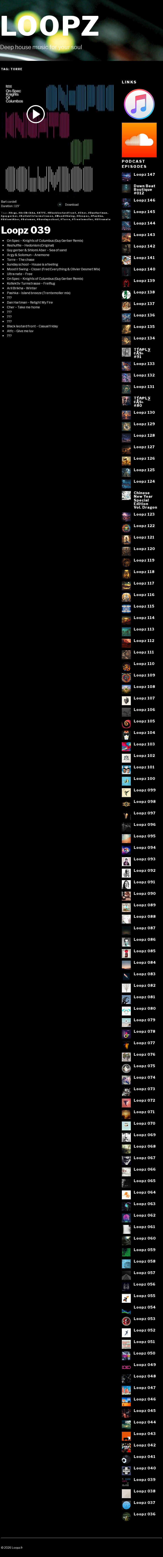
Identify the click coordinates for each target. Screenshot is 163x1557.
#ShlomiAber (10, 219)
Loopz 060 (145, 1238)
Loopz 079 (144, 1020)
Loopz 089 (145, 905)
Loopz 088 (145, 916)
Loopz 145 (144, 211)
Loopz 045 (145, 1410)
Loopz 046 (145, 1399)
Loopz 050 (144, 1353)
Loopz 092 (145, 870)
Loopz (50, 26)
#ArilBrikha (27, 213)
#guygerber (9, 216)
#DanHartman (98, 213)
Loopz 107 (144, 698)
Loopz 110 (144, 663)
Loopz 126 (144, 458)
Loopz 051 (144, 1341)
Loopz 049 (145, 1364)
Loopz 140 (144, 269)
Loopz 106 (144, 709)
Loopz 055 (144, 1295)
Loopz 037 (144, 1502)
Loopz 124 (144, 481)
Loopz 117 (144, 583)
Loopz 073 (144, 1089)
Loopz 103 (144, 744)
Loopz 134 (144, 338)
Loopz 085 (145, 951)
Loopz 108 (144, 686)
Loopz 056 (144, 1284)
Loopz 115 (144, 606)
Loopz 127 (144, 447)
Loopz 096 (145, 824)
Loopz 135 (144, 326)
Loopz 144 (145, 223)
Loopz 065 (145, 1181)
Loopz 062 (145, 1215)
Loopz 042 (145, 1445)
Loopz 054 (145, 1307)
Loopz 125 (144, 470)
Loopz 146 (144, 200)
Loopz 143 (144, 234)
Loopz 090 (145, 893)
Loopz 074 (145, 1077)
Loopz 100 (144, 778)
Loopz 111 (144, 652)
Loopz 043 (145, 1433)
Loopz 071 (144, 1112)
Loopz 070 (144, 1123)
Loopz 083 (145, 974)
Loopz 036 (145, 1514)
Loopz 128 (144, 435)
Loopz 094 (145, 847)
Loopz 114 (144, 617)
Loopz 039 (26, 230)
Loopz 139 (144, 280)
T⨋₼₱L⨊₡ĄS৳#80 (142, 401)
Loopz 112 (144, 640)
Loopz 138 (144, 292)
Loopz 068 (145, 1146)
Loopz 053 (144, 1318)
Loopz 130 (144, 412)
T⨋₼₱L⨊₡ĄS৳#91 (142, 353)
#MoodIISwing (65, 216)
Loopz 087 (144, 928)
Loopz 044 (145, 1422)
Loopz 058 (145, 1261)
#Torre (65, 219)
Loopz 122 (144, 525)
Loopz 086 (145, 939)
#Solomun (28, 219)
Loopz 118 (144, 571)
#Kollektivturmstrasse (36, 216)
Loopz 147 (144, 174)
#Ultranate (103, 219)
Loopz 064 (145, 1192)
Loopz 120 (144, 548)
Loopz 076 (144, 1054)
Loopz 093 (145, 859)
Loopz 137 (144, 303)
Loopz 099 (145, 790)
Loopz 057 (144, 1272)
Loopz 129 (144, 424)
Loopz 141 (144, 257)
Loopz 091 (144, 882)
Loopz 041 (144, 1456)
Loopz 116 (144, 594)
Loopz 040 (145, 1468)
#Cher (82, 213)
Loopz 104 (144, 732)
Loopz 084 (145, 962)
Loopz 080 (145, 1008)
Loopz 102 (144, 755)
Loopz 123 (144, 514)
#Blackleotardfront (62, 213)
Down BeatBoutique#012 (144, 189)
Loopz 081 (144, 997)
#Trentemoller (82, 219)
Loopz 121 (144, 537)
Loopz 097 (144, 813)
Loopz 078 (144, 1031)
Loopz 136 (144, 315)
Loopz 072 (144, 1100)
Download (71, 204)
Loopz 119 (144, 560)
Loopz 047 (145, 1387)
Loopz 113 (144, 629)
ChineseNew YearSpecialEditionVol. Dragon (145, 500)
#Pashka (97, 216)
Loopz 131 (144, 386)
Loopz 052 (144, 1330)
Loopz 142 (144, 246)
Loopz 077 (144, 1043)
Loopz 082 (145, 985)
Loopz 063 (145, 1203)
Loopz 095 (145, 836)
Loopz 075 (144, 1066)
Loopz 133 (144, 363)
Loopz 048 (145, 1376)
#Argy (13, 213)
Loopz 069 (145, 1135)
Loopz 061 (144, 1226)
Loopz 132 (144, 375)
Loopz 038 (145, 1491)
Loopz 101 (144, 767)
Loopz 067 (144, 1158)
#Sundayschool (48, 219)
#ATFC (41, 213)
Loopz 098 (145, 801)
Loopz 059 (145, 1249)
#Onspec (83, 216)
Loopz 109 (144, 675)
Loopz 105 (144, 721)
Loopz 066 (145, 1169)
